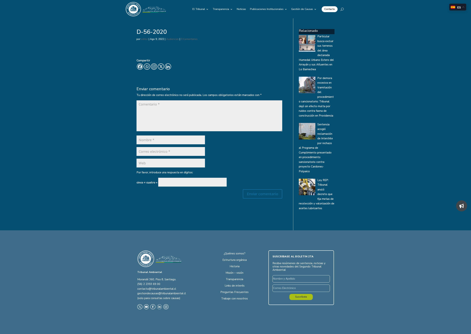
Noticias (241, 9)
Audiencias (172, 39)
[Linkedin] (168, 66)
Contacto (329, 9)
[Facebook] (140, 66)
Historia (235, 266)
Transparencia (221, 9)
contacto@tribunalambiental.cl (156, 289)
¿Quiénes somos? (234, 253)
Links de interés (235, 285)
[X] (161, 66)
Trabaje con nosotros (234, 298)
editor (144, 39)
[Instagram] (154, 66)
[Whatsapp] (147, 66)
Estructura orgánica (234, 260)
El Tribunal (198, 9)
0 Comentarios (189, 39)
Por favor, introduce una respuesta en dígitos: (165, 172)
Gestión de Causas (302, 9)
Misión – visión (234, 273)
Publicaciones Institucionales (267, 9)
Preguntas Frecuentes (234, 292)
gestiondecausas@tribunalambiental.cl (161, 293)
